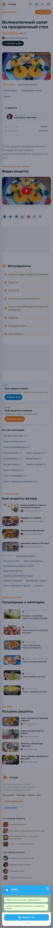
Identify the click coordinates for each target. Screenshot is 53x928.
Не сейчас (26, 923)
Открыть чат (28, 917)
